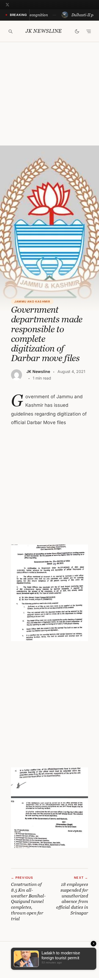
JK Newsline (44, 31)
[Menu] (89, 31)
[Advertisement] (49, 93)
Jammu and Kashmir (32, 301)
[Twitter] (7, 5)
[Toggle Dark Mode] (77, 31)
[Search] (10, 31)
